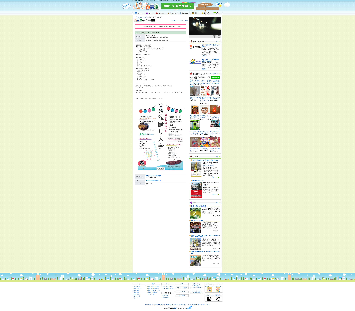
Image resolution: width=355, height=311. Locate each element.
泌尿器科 (155, 292)
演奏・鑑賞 (136, 292)
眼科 (149, 290)
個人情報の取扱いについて (171, 304)
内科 (149, 286)
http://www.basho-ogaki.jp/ (153, 180)
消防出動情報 (165, 297)
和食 (163, 286)
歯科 (154, 294)
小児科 (157, 286)
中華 (171, 286)
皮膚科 (149, 292)
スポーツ (136, 298)
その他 (172, 288)
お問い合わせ (183, 304)
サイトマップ (206, 304)
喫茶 (167, 288)
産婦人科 (150, 288)
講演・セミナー (137, 288)
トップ (135, 17)
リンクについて (192, 304)
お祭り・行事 (137, 286)
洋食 (167, 286)
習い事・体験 (137, 296)
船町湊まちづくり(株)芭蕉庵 (153, 176)
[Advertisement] (160, 205)
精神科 (149, 294)
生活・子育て (137, 294)
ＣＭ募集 (199, 304)
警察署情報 (165, 295)
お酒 (163, 288)
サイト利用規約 (158, 304)
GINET (175, 308)
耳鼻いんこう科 (156, 290)
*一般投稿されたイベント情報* (179, 20)
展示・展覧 (136, 290)
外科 (153, 286)
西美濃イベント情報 (142, 17)
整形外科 (156, 288)
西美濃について (149, 304)
